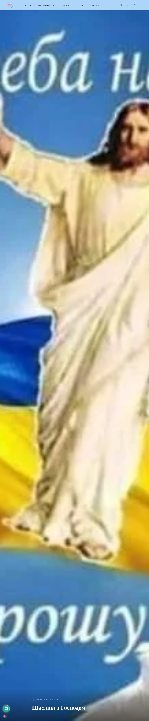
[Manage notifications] (5, 716)
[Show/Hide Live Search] (121, 5)
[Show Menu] (141, 5)
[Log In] (134, 5)
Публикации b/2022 (41, 699)
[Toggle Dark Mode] (127, 5)
